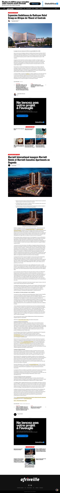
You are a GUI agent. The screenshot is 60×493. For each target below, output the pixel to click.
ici (37, 226)
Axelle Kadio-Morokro (15, 21)
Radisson (27, 73)
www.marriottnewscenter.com (19, 335)
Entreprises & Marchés (19, 8)
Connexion (36, 8)
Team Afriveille (14, 165)
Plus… (33, 8)
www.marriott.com (17, 334)
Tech (24, 8)
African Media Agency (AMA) (23, 319)
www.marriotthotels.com (33, 364)
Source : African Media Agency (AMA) (20, 400)
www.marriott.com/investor (28, 341)
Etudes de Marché (28, 8)
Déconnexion (41, 8)
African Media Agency (28, 398)
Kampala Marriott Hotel (30, 229)
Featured (21, 81)
